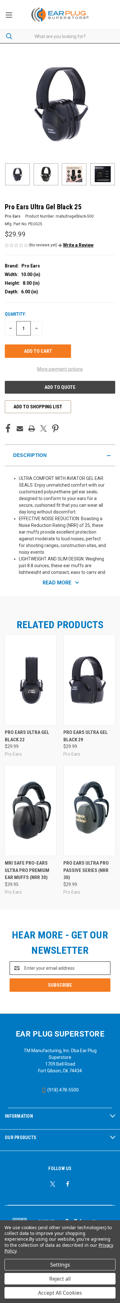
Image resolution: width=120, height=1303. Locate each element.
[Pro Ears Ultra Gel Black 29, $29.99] (89, 680)
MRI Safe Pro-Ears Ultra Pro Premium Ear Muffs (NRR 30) (27, 870)
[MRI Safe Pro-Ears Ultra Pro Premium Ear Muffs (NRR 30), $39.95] (30, 810)
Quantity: (15, 314)
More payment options (60, 369)
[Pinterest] (55, 428)
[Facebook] (8, 428)
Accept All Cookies (60, 1292)
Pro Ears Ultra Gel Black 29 (85, 736)
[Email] (20, 428)
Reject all (60, 1278)
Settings (60, 1264)
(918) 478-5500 (62, 1089)
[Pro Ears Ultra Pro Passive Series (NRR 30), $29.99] (89, 810)
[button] (75, 245)
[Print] (31, 428)
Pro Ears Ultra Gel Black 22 (27, 736)
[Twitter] (43, 428)
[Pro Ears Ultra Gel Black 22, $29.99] (30, 680)
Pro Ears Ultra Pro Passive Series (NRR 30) (86, 870)
